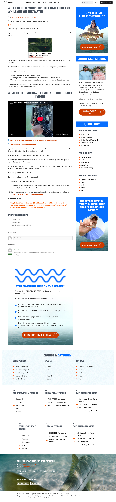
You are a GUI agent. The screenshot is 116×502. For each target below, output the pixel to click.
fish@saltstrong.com (28, 464)
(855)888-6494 (29, 467)
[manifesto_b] (40, 48)
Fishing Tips (15, 17)
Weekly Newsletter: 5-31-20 (31, 17)
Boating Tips (21, 17)
